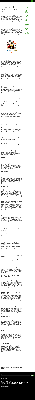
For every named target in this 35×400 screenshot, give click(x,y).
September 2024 (27, 26)
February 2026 (27, 12)
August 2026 (26, 7)
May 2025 (26, 19)
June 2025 (26, 18)
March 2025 (26, 21)
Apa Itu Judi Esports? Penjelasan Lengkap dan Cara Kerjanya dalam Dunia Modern (12, 383)
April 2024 (26, 30)
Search (2, 374)
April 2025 (26, 20)
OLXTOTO (20, 397)
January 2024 (27, 32)
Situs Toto (2, 391)
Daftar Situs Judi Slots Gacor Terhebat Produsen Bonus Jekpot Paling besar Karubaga (11, 367)
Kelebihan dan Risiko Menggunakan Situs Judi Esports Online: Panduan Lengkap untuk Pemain (14, 381)
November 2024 (27, 24)
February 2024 (27, 31)
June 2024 (26, 28)
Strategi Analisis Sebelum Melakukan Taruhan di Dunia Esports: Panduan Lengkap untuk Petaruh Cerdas (16, 382)
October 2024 (27, 25)
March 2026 (26, 11)
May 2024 (26, 29)
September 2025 (27, 16)
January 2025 (27, 22)
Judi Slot (2, 4)
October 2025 (27, 15)
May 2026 (26, 9)
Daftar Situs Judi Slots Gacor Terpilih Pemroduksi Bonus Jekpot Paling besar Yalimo (11, 363)
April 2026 (26, 10)
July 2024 (26, 27)
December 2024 (27, 23)
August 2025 (26, 17)
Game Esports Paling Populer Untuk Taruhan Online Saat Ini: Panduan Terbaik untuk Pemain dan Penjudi (16, 380)
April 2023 (26, 34)
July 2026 (26, 8)
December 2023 (27, 33)
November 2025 (27, 14)
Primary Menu (34, 1)
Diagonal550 (3, 1)
